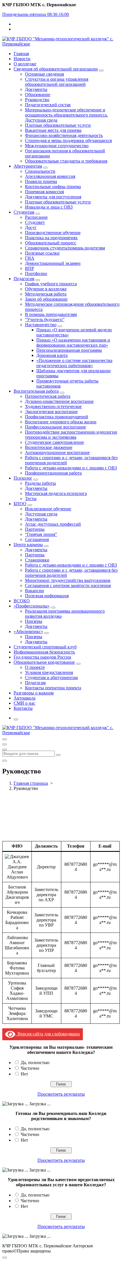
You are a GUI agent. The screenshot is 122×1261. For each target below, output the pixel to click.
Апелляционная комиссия (50, 176)
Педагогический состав (48, 104)
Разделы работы (40, 483)
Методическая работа (45, 294)
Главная (21, 53)
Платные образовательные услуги (58, 125)
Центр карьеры (28, 544)
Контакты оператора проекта (53, 687)
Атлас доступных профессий (53, 524)
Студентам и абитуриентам (51, 677)
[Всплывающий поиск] (16, 719)
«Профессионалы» (32, 606)
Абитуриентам (28, 166)
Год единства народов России (42, 657)
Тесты (31, 498)
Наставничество (40, 324)
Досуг (31, 227)
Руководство (37, 99)
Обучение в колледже (46, 288)
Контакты (23, 708)
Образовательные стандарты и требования (66, 161)
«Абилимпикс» (28, 631)
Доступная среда (41, 513)
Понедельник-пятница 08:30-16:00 (35, 14)
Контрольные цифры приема (53, 186)
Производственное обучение (53, 232)
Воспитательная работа (36, 391)
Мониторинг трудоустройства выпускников (67, 580)
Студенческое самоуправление (54, 442)
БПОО (20, 503)
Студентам (24, 212)
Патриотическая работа (47, 396)
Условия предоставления (49, 672)
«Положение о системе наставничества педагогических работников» (74, 363)
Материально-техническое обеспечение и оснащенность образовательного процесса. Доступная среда (66, 114)
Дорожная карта (52, 355)
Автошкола (24, 698)
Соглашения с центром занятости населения (68, 585)
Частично (30, 1068)
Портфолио (36, 273)
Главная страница (31, 783)
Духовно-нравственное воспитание (59, 401)
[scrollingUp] (4, 1257)
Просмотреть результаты (61, 1094)
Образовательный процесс (50, 242)
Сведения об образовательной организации (56, 68)
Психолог (23, 478)
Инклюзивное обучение (48, 508)
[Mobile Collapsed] (101, 70)
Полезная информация (47, 595)
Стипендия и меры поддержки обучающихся (68, 140)
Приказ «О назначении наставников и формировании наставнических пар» (73, 342)
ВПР (29, 268)
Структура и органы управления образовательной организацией (56, 82)
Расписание (36, 217)
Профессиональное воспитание (55, 427)
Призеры (33, 621)
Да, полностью (35, 1062)
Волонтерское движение (48, 447)
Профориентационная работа (53, 473)
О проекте (35, 667)
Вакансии (34, 590)
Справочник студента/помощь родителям (65, 247)
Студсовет (35, 222)
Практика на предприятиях (51, 237)
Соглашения (37, 539)
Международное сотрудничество (57, 145)
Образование (37, 94)
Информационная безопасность (44, 652)
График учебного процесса (51, 283)
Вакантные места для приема (53, 130)
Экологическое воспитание (51, 411)
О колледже (25, 63)
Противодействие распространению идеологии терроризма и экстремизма (71, 435)
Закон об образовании (46, 299)
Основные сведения (44, 74)
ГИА (29, 258)
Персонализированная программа (69, 350)
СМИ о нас (24, 703)
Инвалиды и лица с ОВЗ (49, 207)
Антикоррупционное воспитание (57, 452)
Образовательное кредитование (44, 662)
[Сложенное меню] (4, 739)
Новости (22, 58)
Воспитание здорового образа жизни (60, 421)
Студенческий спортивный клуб (45, 646)
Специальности (40, 171)
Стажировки (37, 559)
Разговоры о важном (34, 692)
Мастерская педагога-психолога (56, 493)
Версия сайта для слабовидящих (47, 1033)
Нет (24, 1073)
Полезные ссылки (42, 253)
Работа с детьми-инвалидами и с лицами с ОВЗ (71, 467)
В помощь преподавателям (51, 314)
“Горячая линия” (41, 534)
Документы (36, 89)
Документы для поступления (53, 196)
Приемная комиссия (44, 191)
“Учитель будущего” (44, 319)
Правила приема (41, 181)
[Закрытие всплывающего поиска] (4, 760)
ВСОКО (22, 600)
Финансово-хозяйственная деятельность (64, 135)
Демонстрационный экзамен (53, 263)
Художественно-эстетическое (53, 406)
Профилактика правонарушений (56, 416)
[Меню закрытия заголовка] (4, 744)
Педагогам (24, 278)
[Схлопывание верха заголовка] (4, 749)
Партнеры (35, 529)
